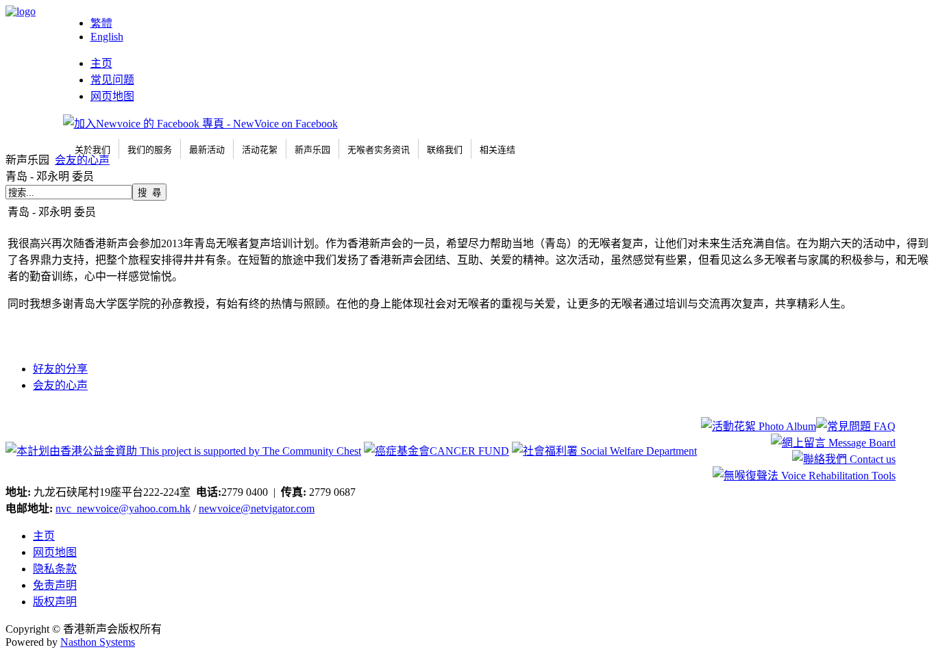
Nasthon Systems (97, 642)
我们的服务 (149, 149)
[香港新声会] (20, 11)
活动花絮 (260, 149)
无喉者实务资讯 (378, 149)
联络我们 (445, 149)
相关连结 (497, 149)
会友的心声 (82, 160)
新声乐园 (312, 149)
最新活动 (207, 149)
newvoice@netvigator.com (257, 508)
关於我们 (92, 149)
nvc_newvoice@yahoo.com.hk (123, 508)
